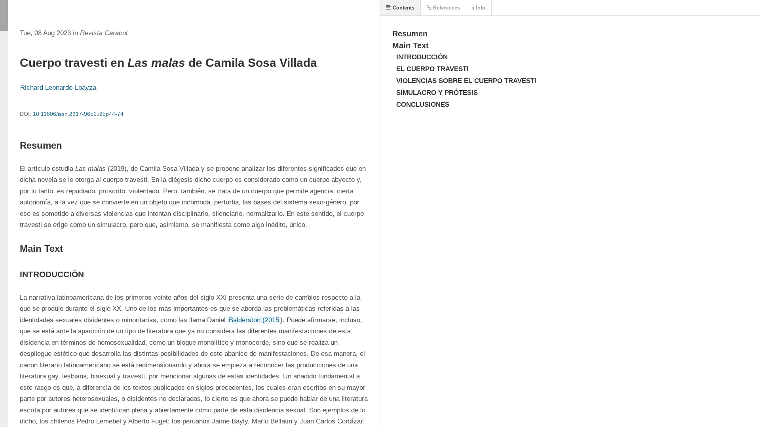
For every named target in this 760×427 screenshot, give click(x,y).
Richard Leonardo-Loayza (58, 87)
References (445, 8)
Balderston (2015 (254, 320)
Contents (402, 8)
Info (479, 8)
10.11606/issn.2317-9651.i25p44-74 (78, 114)
